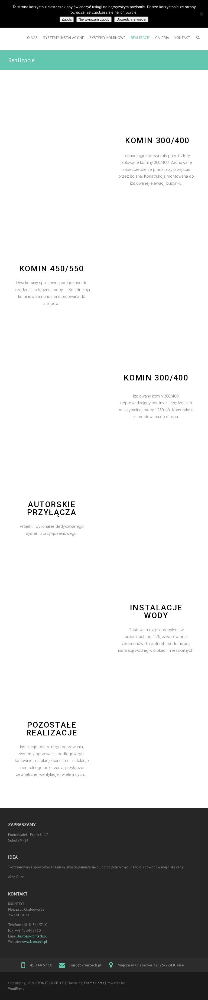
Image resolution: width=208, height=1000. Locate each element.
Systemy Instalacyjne (63, 37)
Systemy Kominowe (107, 37)
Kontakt (182, 37)
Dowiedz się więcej (131, 19)
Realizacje (140, 37)
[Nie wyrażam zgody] (201, 14)
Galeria (162, 37)
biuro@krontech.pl (32, 936)
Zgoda (67, 19)
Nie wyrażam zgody (94, 19)
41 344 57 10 (41, 965)
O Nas (32, 37)
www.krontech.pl (34, 941)
